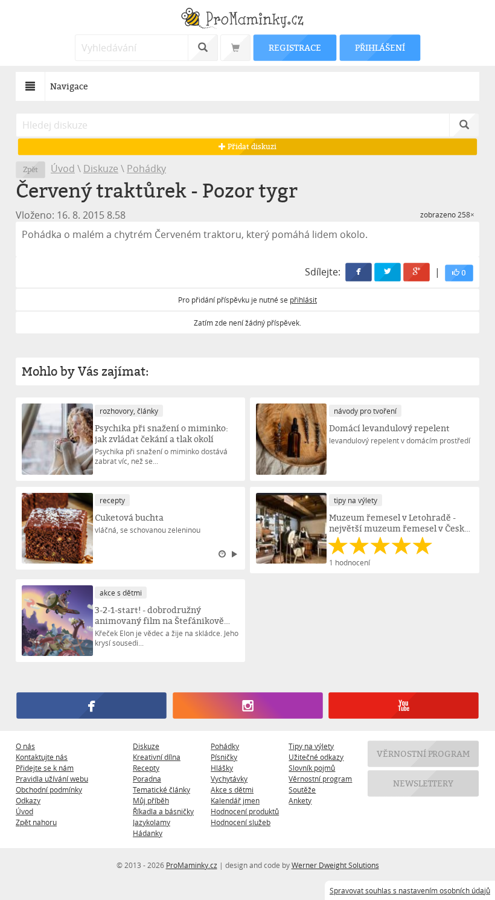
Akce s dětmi (232, 789)
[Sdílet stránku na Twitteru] (387, 272)
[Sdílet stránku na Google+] (416, 272)
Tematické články (161, 789)
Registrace (295, 47)
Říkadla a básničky (163, 811)
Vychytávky (229, 778)
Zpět (30, 169)
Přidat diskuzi (251, 146)
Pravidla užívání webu (52, 778)
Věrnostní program (320, 778)
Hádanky (147, 833)
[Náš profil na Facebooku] (91, 706)
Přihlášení (379, 47)
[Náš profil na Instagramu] (247, 706)
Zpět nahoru (36, 822)
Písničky (224, 757)
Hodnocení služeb (240, 822)
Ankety (300, 800)
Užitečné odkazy (316, 757)
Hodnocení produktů (245, 811)
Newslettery (423, 783)
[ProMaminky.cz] (247, 19)
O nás (25, 746)
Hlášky (222, 768)
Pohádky (146, 168)
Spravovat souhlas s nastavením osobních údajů (410, 890)
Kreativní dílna (156, 757)
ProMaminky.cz (191, 865)
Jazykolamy (151, 822)
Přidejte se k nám (45, 768)
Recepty (146, 768)
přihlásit (303, 299)
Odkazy (28, 800)
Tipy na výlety (311, 746)
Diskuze (100, 168)
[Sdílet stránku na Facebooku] (358, 272)
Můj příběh (151, 800)
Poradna (147, 778)
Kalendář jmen (235, 800)
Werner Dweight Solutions (335, 865)
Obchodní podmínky (49, 789)
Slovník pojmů (312, 768)
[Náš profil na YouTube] (403, 706)
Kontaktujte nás (42, 757)
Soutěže (302, 789)
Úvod (63, 168)
